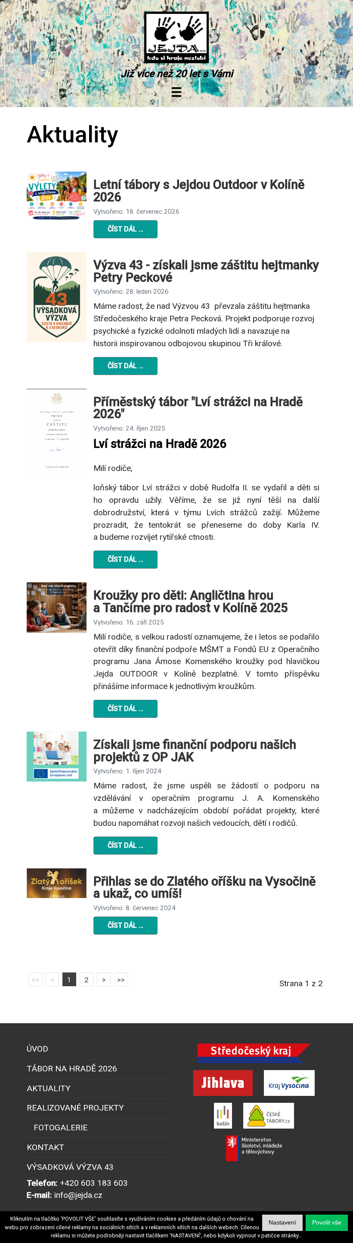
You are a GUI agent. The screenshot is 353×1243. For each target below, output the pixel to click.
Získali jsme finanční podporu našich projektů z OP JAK (194, 750)
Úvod (37, 1049)
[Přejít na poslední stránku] (121, 979)
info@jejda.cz (78, 1195)
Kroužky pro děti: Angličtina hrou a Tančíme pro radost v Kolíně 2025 (190, 601)
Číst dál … (125, 229)
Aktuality (49, 1088)
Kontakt (45, 1147)
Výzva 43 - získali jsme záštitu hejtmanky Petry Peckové (206, 271)
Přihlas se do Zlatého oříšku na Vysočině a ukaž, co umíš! (204, 887)
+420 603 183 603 (94, 1183)
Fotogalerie (60, 1127)
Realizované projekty (75, 1108)
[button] (327, 1223)
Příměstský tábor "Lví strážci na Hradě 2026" (198, 408)
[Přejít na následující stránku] (104, 979)
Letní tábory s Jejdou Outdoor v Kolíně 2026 (198, 190)
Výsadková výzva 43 (70, 1167)
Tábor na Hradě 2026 (72, 1069)
